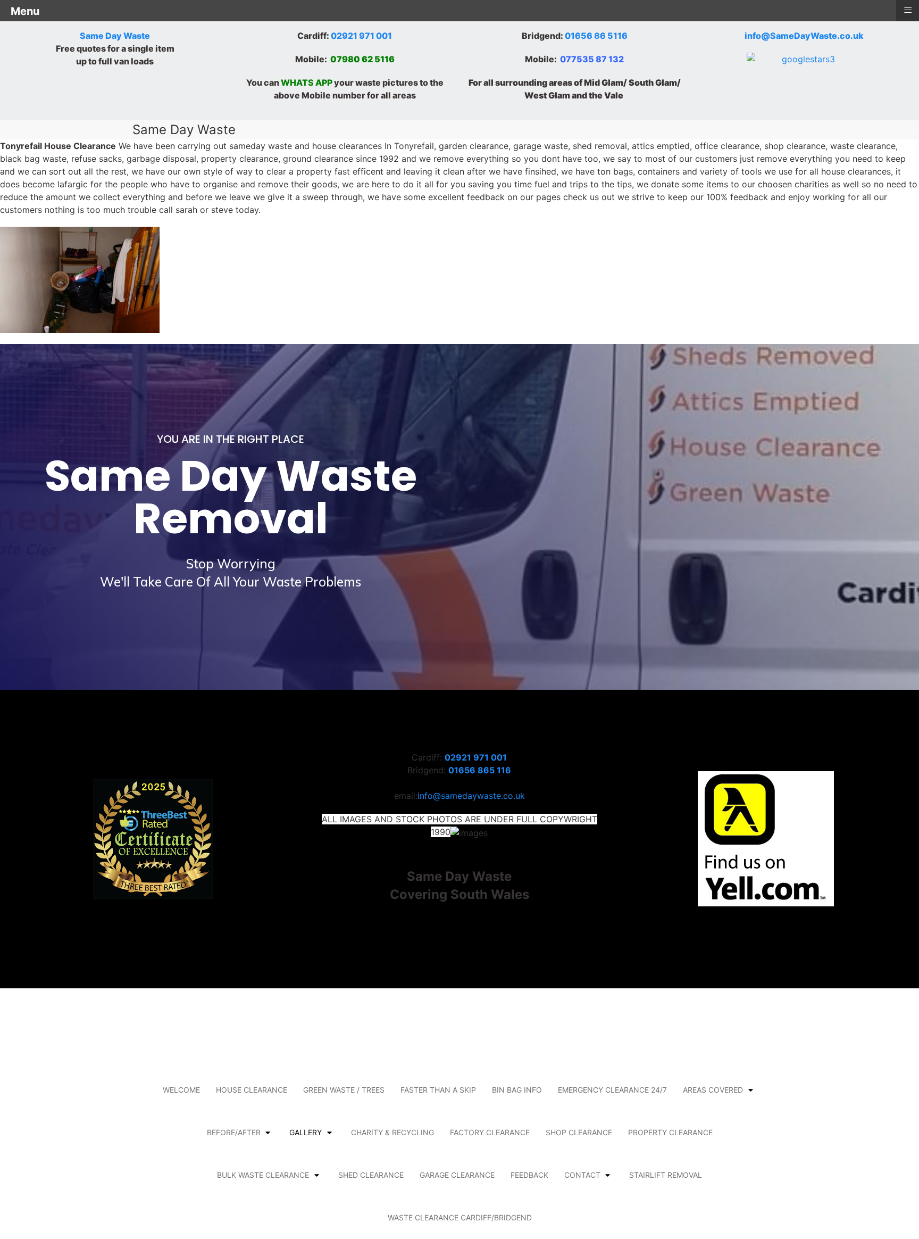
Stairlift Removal (665, 1174)
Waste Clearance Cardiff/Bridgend (460, 1217)
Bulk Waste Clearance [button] (263, 1174)
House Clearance (251, 1089)
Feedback (529, 1174)
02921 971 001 (361, 35)
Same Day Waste (115, 35)
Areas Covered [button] (713, 1089)
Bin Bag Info (517, 1089)
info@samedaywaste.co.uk (471, 795)
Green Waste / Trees (344, 1089)
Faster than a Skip (438, 1089)
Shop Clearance (579, 1132)
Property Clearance (670, 1132)
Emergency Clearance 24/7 (612, 1089)
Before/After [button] (234, 1132)
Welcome (181, 1089)
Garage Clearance (457, 1174)
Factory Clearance (490, 1132)
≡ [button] (908, 10)
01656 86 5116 (596, 35)
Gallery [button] (305, 1132)
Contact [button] (582, 1174)
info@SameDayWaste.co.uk (804, 35)
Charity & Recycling (392, 1132)
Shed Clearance (371, 1174)
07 (336, 59)
